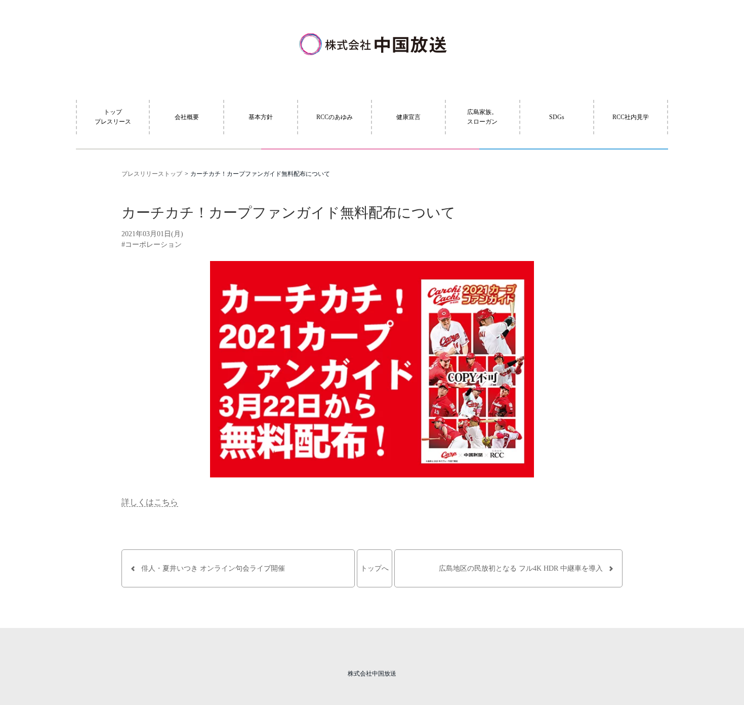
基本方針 (261, 117)
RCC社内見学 (630, 117)
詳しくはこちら (149, 502)
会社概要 (187, 117)
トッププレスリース (113, 116)
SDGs (556, 117)
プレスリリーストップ (151, 173)
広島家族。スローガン (482, 116)
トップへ (374, 568)
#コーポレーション (151, 244)
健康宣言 (408, 117)
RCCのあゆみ (334, 117)
